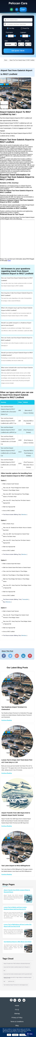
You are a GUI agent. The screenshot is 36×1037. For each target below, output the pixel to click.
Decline (15, 1034)
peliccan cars (11, 981)
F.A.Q (17, 1009)
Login (23, 9)
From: (8, 19)
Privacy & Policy (17, 1017)
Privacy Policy (24, 1034)
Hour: (19, 41)
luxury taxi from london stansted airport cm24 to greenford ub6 (18, 974)
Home (5, 60)
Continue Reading (6, 720)
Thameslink (25, 599)
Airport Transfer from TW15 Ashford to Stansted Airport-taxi (17, 963)
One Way (11, 28)
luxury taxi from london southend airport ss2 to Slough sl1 (17, 967)
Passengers (9, 32)
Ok (9, 1034)
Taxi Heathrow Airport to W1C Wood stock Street (17, 941)
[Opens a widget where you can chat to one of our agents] (29, 1034)
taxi (4, 970)
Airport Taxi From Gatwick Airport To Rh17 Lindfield (22, 60)
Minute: (27, 41)
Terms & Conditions (17, 1021)
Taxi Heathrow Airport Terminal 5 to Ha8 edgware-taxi (16, 984)
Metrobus (23, 514)
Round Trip (26, 28)
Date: (6, 41)
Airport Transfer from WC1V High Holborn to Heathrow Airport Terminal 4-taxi (17, 978)
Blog (17, 1025)
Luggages (23, 32)
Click (9, 260)
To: (7, 24)
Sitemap (17, 1013)
